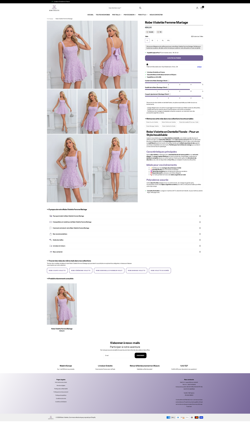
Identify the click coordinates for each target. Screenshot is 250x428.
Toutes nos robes (103, 15)
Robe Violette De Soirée (168, 126)
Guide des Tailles (198, 36)
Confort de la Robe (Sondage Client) (156, 81)
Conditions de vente (61, 398)
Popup (168, 81)
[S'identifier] (197, 8)
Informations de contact (61, 382)
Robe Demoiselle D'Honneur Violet (188, 122)
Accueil (90, 15)
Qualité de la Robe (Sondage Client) (156, 87)
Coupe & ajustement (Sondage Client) (157, 94)
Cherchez (140, 8)
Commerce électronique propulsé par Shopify (82, 417)
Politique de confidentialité (61, 388)
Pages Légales (60, 379)
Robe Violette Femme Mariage (61, 329)
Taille (174, 36)
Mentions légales (61, 385)
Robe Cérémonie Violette (169, 122)
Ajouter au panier (174, 58)
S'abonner (141, 355)
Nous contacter (156, 15)
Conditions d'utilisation (61, 401)
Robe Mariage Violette (152, 126)
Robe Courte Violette (152, 122)
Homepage (50, 18)
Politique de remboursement (61, 392)
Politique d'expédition (60, 395)
